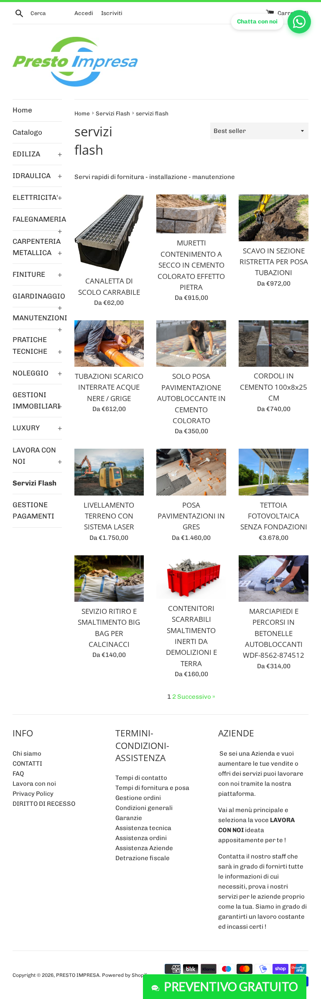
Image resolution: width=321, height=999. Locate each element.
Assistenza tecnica (143, 828)
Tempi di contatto (141, 778)
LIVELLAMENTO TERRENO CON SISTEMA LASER (109, 516)
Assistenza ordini (141, 838)
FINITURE (37, 274)
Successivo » (196, 696)
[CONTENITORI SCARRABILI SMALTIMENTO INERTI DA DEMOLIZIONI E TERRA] (191, 577)
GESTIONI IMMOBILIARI (37, 400)
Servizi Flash (34, 483)
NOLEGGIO (37, 373)
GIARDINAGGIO (37, 299)
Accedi (83, 13)
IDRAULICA (37, 175)
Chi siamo (27, 753)
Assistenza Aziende (144, 848)
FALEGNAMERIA (37, 222)
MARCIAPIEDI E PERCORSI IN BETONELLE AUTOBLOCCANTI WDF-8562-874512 (273, 633)
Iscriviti (111, 13)
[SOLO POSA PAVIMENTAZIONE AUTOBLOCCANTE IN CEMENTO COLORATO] (191, 343)
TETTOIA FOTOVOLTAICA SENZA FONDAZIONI (273, 516)
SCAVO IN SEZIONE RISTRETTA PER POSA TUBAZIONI (273, 262)
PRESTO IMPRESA (77, 975)
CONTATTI (27, 763)
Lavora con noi (34, 783)
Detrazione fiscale (142, 858)
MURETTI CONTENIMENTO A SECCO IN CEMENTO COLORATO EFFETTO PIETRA (191, 265)
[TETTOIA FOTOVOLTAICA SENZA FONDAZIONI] (273, 472)
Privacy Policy (33, 793)
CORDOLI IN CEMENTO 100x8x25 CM (273, 387)
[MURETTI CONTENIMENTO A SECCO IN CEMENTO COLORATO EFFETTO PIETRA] (191, 213)
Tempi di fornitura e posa (152, 788)
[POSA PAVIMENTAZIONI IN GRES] (191, 472)
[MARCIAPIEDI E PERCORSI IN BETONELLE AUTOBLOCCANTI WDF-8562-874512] (273, 578)
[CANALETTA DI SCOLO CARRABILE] (109, 232)
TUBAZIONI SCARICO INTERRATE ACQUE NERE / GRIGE (109, 387)
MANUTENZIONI (37, 321)
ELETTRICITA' (37, 197)
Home (22, 110)
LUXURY (37, 428)
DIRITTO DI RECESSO (44, 803)
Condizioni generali (144, 808)
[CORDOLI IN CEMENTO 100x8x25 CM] (273, 343)
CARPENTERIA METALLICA (37, 247)
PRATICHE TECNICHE (37, 345)
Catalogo (27, 132)
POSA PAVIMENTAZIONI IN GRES (191, 516)
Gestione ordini (138, 798)
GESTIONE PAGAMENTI (33, 510)
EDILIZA (37, 154)
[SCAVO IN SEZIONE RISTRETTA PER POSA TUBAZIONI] (273, 217)
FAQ (18, 773)
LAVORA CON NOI (37, 455)
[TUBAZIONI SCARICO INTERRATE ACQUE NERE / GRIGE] (109, 343)
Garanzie (128, 818)
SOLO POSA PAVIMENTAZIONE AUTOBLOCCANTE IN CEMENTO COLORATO (191, 398)
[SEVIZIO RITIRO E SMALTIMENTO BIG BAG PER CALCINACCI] (109, 578)
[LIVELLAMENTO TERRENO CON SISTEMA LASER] (109, 472)
